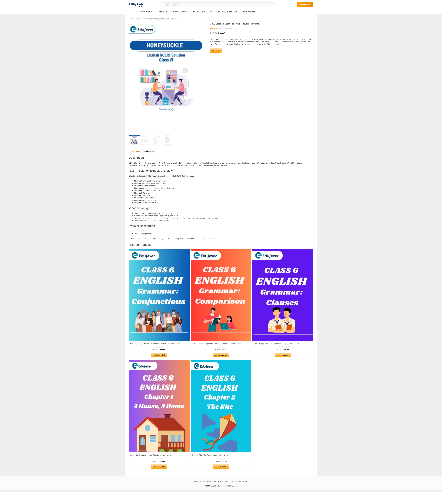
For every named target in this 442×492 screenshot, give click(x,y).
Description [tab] (135, 151)
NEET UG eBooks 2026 (203, 12)
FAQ (227, 481)
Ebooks (160, 12)
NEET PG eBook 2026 (227, 12)
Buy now (215, 50)
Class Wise (145, 12)
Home (131, 19)
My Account (305, 5)
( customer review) (226, 28)
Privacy (246, 481)
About (202, 481)
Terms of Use (236, 481)
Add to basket (159, 355)
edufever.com (210, 238)
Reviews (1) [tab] (149, 151)
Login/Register (248, 12)
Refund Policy (219, 481)
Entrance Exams (179, 12)
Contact (209, 481)
